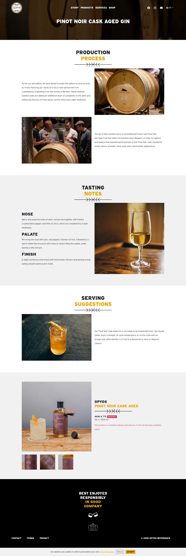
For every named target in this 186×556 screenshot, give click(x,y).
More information (107, 552)
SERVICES (101, 7)
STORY (75, 7)
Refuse (120, 552)
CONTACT (16, 538)
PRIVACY (44, 538)
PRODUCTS (87, 7)
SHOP (112, 7)
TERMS (30, 538)
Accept (130, 552)
